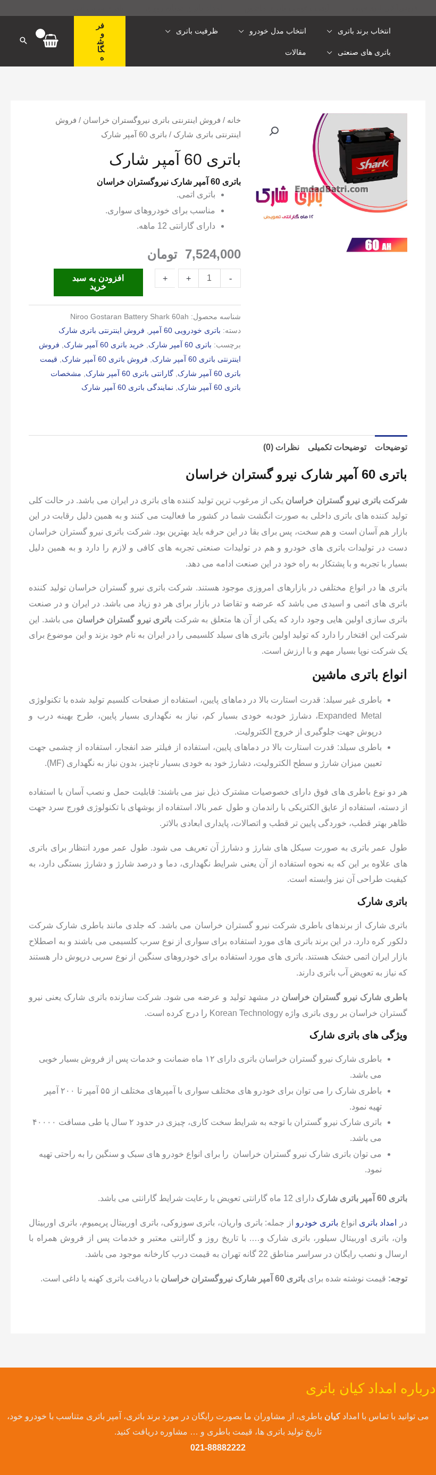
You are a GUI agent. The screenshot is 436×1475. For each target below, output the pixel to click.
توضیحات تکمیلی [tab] (337, 447)
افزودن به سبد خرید (98, 282)
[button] (99, 41)
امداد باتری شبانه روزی (184, 7)
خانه (234, 120)
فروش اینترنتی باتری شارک (101, 330)
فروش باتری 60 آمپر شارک (105, 359)
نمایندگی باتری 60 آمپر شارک (127, 387)
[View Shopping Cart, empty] (51, 41)
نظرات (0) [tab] (281, 447)
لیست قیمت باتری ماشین (287, 7)
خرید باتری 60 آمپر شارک (104, 344)
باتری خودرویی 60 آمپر (185, 330)
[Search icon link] (23, 41)
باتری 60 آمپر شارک (180, 344)
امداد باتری (378, 1222)
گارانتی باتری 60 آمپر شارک (129, 373)
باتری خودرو (317, 1222)
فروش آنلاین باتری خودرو (384, 8)
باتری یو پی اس (98, 7)
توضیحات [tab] (391, 447)
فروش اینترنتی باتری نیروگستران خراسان (152, 120)
